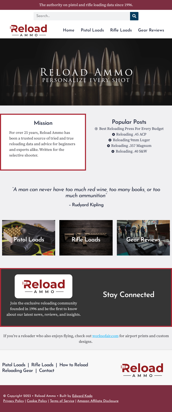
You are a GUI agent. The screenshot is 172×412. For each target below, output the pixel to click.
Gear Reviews (151, 30)
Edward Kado (82, 396)
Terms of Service (62, 401)
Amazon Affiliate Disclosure (98, 401)
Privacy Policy (13, 401)
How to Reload (73, 365)
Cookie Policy (37, 401)
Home (68, 30)
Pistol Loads (92, 30)
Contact (46, 370)
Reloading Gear (17, 370)
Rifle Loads (121, 30)
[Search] (134, 16)
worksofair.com (105, 336)
